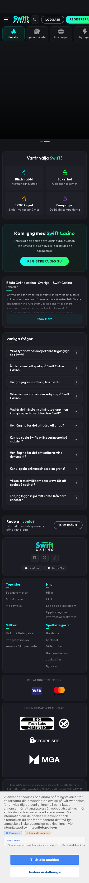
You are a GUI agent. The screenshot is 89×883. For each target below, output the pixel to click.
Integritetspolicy (17, 640)
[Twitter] (45, 558)
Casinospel (61, 37)
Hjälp (49, 592)
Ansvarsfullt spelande (21, 646)
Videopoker (54, 646)
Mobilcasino (14, 599)
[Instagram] (55, 558)
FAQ (49, 599)
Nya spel (52, 666)
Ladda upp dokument (61, 605)
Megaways (14, 605)
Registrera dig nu (44, 261)
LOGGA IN (52, 19)
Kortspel (52, 640)
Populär (14, 37)
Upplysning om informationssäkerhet (61, 614)
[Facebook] (35, 558)
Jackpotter (53, 659)
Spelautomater (37, 37)
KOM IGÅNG (68, 525)
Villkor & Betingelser (20, 633)
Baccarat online (57, 653)
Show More (44, 319)
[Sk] (35, 19)
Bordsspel (53, 633)
